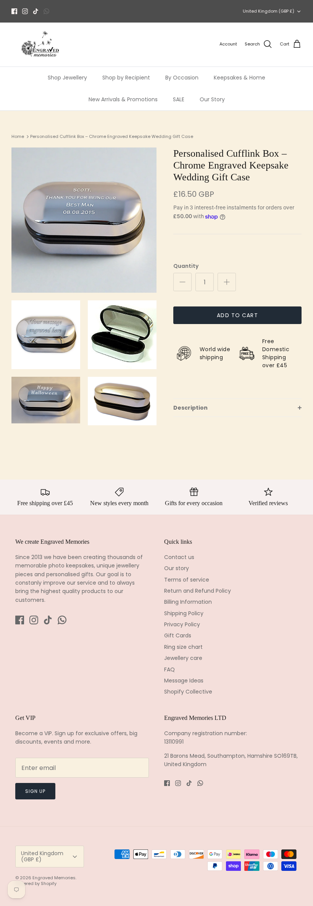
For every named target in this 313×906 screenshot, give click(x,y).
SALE (178, 99)
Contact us (179, 557)
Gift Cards (177, 635)
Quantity (185, 266)
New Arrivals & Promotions (123, 99)
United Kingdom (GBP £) (268, 11)
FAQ (169, 669)
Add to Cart (237, 315)
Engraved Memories (54, 878)
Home (17, 136)
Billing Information (188, 602)
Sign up (35, 791)
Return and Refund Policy (197, 591)
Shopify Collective (188, 691)
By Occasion (181, 77)
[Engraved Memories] (40, 44)
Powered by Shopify (35, 883)
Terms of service (186, 579)
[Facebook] (14, 11)
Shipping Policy (183, 613)
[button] (237, 408)
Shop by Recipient (126, 77)
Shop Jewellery (67, 77)
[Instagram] (25, 11)
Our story (176, 568)
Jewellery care (183, 658)
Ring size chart (183, 647)
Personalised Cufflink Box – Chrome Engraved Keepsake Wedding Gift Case (111, 136)
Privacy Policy (182, 624)
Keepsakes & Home (239, 77)
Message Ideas (183, 680)
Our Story (212, 99)
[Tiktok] (36, 11)
